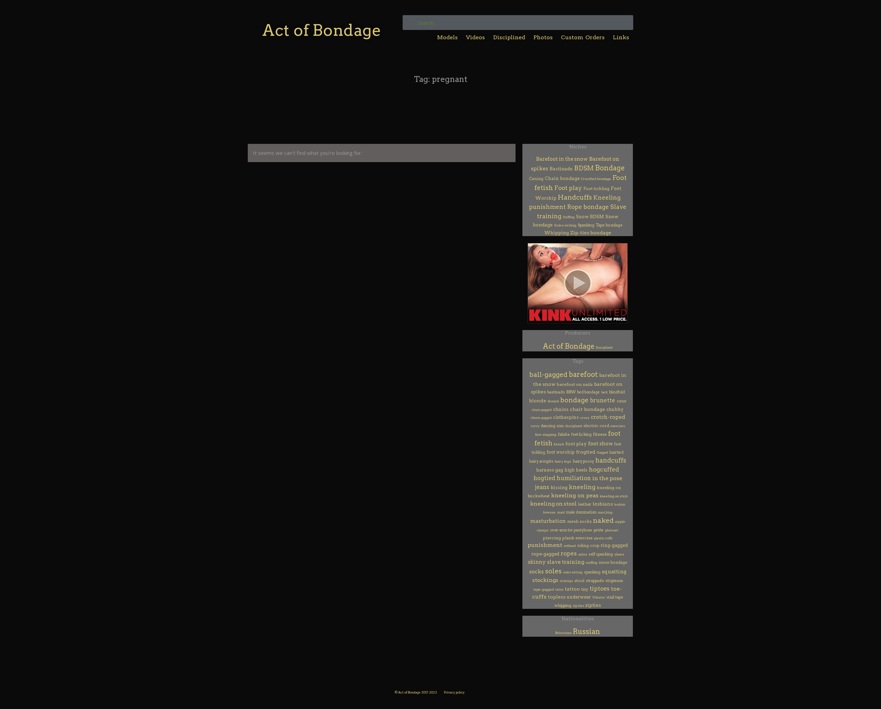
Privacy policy (454, 692)
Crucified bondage (596, 179)
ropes (569, 553)
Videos (475, 37)
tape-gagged (543, 589)
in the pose (607, 478)
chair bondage (587, 409)
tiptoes (599, 588)
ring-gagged (614, 545)
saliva (582, 554)
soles (553, 571)
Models (447, 37)
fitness (600, 434)
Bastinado (561, 168)
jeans (542, 487)
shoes (619, 554)
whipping (562, 605)
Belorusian (563, 633)
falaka (564, 434)
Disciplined (509, 37)
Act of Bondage (321, 30)
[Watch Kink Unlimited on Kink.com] (578, 283)
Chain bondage (562, 178)
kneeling (582, 486)
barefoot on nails (575, 384)
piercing (552, 537)
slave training (565, 562)
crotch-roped (608, 417)
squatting (614, 572)
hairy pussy (583, 461)
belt (604, 392)
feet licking (581, 434)
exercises (618, 426)
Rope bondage (588, 206)
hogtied (544, 478)
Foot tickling (596, 188)
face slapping (545, 434)
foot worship (560, 452)
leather (584, 504)
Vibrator (598, 597)
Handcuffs (575, 197)
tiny (584, 589)
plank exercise (577, 537)
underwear (579, 597)
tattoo (572, 589)
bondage (574, 400)
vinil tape (614, 597)
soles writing (573, 572)
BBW (571, 392)
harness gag (549, 470)
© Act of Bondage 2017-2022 (416, 692)
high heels (575, 470)
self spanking (600, 554)
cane (621, 401)
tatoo (559, 589)
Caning (536, 178)
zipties (593, 605)
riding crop (588, 545)
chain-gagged (542, 410)
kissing (559, 487)
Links (621, 37)
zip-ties (578, 605)
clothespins (566, 417)
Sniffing (569, 217)
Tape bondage (609, 225)
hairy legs (563, 461)
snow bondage (613, 562)
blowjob (553, 401)
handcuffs (610, 460)
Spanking (586, 225)
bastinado (556, 392)
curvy (535, 426)
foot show (600, 444)
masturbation (548, 521)
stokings (566, 581)
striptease (614, 581)
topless (556, 597)
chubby (615, 409)
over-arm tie (561, 530)
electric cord (596, 425)
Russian (586, 631)
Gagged (602, 452)
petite (599, 530)
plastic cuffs (603, 538)
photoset (611, 530)
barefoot (583, 374)
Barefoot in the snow (562, 159)
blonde (537, 400)
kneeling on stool (553, 503)
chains (561, 409)
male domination (581, 512)
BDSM (584, 168)
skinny (537, 562)
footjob (559, 444)
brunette (602, 400)
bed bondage (588, 392)
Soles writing (565, 225)
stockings (545, 580)
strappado (595, 580)
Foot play (568, 187)
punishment (545, 545)
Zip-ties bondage (590, 232)
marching (605, 512)
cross (585, 417)
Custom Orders (583, 37)
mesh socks (579, 521)
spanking (592, 572)
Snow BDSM (590, 216)
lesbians (603, 504)
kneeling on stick (614, 496)
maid (561, 512)
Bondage (610, 168)
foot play (576, 443)
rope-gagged (545, 554)
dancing (548, 426)
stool (579, 580)
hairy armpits (541, 461)
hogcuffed (604, 469)
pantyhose (583, 530)
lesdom (619, 504)
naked (603, 520)
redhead (570, 546)
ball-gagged (548, 375)
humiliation (573, 478)
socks (536, 572)
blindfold (617, 392)
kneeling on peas (574, 495)
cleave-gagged (541, 418)
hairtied (616, 452)
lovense (549, 512)
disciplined (573, 426)
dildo (560, 426)
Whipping (556, 232)
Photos (543, 37)
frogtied (585, 452)
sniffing (591, 562)
